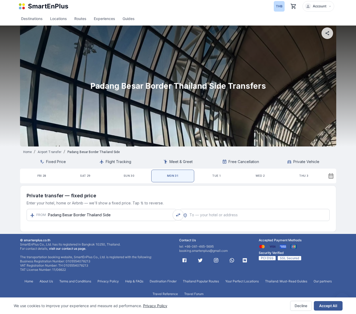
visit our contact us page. (67, 249)
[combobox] (255, 215)
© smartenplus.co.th (35, 240)
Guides (129, 18)
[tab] (42, 176)
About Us (46, 281)
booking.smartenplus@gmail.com (203, 251)
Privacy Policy (155, 305)
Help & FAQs (134, 281)
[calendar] (331, 176)
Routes (80, 18)
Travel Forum (193, 294)
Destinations (32, 18)
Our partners (323, 281)
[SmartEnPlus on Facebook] (184, 260)
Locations (58, 18)
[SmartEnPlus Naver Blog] (244, 260)
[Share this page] (327, 33)
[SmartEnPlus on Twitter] (200, 260)
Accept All (328, 305)
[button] (318, 6)
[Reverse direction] (178, 215)
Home (27, 152)
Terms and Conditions (75, 281)
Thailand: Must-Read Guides (286, 281)
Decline (301, 305)
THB (279, 6)
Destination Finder (163, 281)
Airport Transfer (49, 152)
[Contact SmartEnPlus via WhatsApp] (232, 260)
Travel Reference (165, 294)
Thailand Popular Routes (201, 281)
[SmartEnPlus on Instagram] (216, 260)
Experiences (104, 18)
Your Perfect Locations (242, 281)
